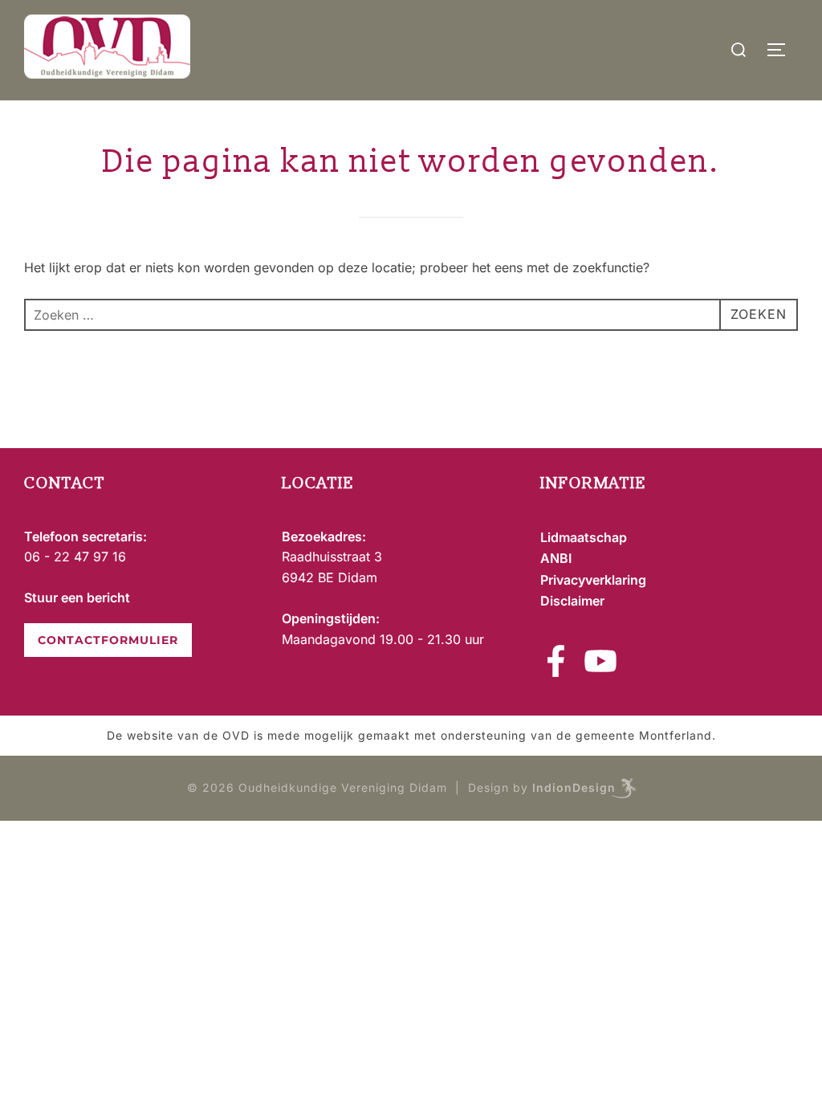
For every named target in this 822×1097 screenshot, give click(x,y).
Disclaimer (572, 601)
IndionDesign (574, 787)
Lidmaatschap (583, 537)
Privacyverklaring (593, 580)
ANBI (556, 558)
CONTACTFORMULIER (108, 640)
